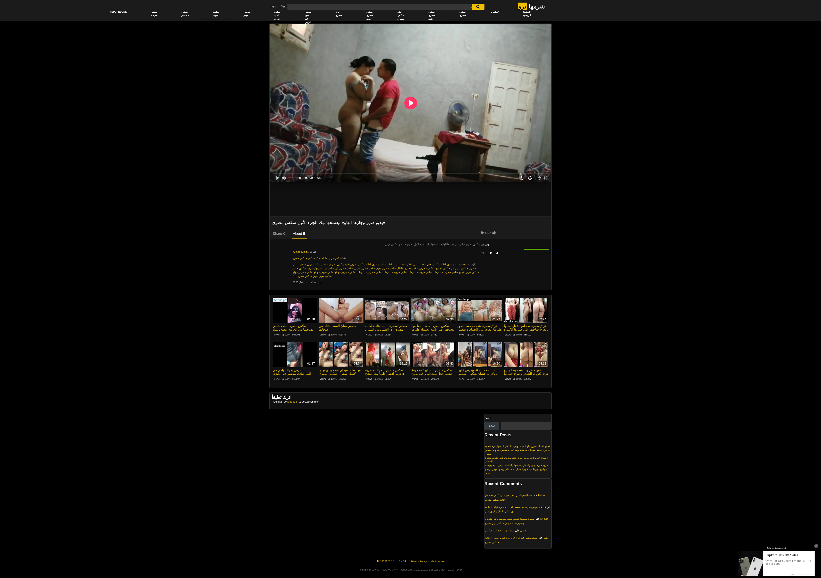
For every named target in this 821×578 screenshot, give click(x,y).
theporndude (117, 11)
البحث (487, 417)
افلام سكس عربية (402, 264)
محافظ (541, 495)
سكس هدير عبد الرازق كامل (499, 530)
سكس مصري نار (344, 268)
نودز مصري (338, 13)
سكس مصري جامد (431, 15)
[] (478, 7)
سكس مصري (462, 13)
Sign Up (285, 6)
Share (278, 233)
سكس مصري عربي (365, 268)
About (298, 233)
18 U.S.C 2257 (385, 561)
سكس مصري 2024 (408, 268)
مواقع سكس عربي (331, 272)
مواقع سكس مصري (309, 272)
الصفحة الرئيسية (527, 13)
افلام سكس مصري (400, 15)
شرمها (318, 268)
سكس (325, 264)
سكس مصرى (443, 268)
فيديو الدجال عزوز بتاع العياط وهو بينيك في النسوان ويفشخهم (517, 446)
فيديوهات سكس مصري (380, 272)
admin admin (300, 251)
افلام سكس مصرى (382, 264)
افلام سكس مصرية (340, 264)
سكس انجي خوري (277, 15)
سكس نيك (328, 268)
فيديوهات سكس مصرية (354, 272)
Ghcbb (544, 518)
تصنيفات (494, 11)
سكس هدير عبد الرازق (308, 17)
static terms (437, 561)
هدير (545, 537)
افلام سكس (314, 258)
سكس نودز (247, 13)
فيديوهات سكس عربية (406, 272)
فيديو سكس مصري (454, 272)
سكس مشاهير (185, 13)
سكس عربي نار (459, 268)
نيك (294, 276)
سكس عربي (216, 13)
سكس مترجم (154, 13)
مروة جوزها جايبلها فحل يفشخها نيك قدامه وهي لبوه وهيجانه (516, 465)
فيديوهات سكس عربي (431, 272)
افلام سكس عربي (422, 264)
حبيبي (523, 530)
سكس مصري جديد (369, 15)
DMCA (402, 561)
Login (272, 6)
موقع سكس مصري (307, 276)
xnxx (324, 258)
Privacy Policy (418, 561)
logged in (292, 401)
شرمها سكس (306, 268)
